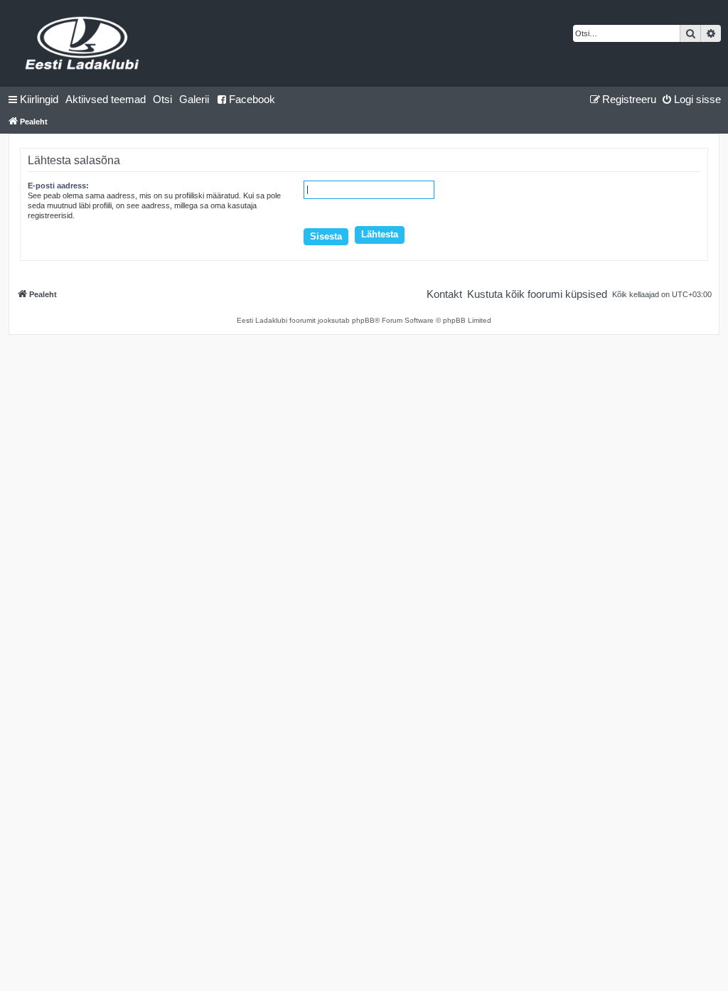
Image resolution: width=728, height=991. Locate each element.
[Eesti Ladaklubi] (83, 43)
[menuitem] (105, 99)
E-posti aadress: (58, 185)
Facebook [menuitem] (252, 99)
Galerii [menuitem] (194, 99)
